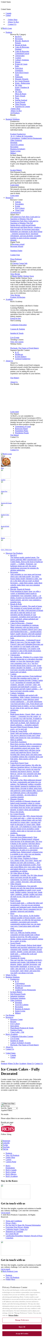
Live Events (14, 338)
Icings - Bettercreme (22, 83)
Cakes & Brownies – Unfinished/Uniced (26, 646)
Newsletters (19, 204)
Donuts (17, 62)
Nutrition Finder (16, 251)
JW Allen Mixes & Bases (26, 877)
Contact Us (12, 24)
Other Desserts (20, 104)
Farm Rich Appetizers (19, 69)
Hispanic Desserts (21, 79)
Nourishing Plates (21, 431)
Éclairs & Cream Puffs (26, 735)
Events (17, 206)
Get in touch (5, 1213)
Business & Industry (17, 149)
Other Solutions (16, 140)
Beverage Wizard (16, 246)
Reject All (22, 1327)
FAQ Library (20, 208)
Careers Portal (11, 1162)
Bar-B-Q (18, 37)
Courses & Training (17, 329)
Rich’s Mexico (11, 1174)
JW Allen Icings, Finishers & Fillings (26, 864)
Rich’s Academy (12, 1034)
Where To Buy (13, 22)
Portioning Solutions (17, 998)
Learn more (14, 185)
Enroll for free (15, 318)
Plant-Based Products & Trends (22, 1028)
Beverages (19, 39)
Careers (8, 1160)
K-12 (17, 352)
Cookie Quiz (15, 255)
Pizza (17, 98)
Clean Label (19, 210)
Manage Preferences (22, 1320)
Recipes (13, 1022)
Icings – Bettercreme (26, 845)
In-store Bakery (16, 170)
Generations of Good (23, 427)
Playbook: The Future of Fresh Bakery (24, 348)
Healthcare (19, 354)
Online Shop (12, 20)
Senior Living (15, 151)
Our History (14, 378)
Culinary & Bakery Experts (20, 1043)
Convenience (20, 983)
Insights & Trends (16, 333)
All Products (15, 113)
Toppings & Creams (22, 106)
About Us (9, 361)
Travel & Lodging (17, 145)
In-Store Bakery (16, 992)
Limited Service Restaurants (25, 990)
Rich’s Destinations (10, 1167)
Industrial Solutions (17, 996)
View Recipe (15, 274)
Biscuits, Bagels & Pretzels (26, 595)
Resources (9, 198)
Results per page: (7, 1122)
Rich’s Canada (11, 1170)
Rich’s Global (11, 1172)
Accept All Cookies (22, 1333)
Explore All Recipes (17, 297)
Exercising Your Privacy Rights (17, 1227)
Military (13, 153)
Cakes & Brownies (22, 48)
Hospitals (13, 143)
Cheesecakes (20, 56)
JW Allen (22, 87)
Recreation (14, 147)
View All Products (12, 1155)
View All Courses (16, 342)
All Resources (15, 212)
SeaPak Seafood (21, 100)
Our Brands (10, 1015)
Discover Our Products (14, 553)
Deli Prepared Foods (18, 994)
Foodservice (14, 979)
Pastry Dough (20, 96)
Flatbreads (19, 77)
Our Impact (14, 435)
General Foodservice (22, 359)
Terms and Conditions (14, 1221)
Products (9, 32)
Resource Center (16, 1019)
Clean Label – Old (17, 1032)
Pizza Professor (16, 259)
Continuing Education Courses (21, 1036)
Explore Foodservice (18, 134)
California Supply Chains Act (16, 1229)
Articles (18, 202)
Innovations (14, 1026)
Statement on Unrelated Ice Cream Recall (14, 1233)
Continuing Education (18, 325)
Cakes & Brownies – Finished (26, 630)
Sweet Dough (20, 102)
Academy (9, 299)
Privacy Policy (11, 1223)
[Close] (41, 1283)
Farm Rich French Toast (26, 769)
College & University (23, 986)
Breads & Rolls (20, 45)
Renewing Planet (21, 429)
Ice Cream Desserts (22, 81)
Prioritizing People (22, 433)
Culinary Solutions (22, 60)
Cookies (18, 58)
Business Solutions (13, 119)
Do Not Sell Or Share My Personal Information (23, 1225)
